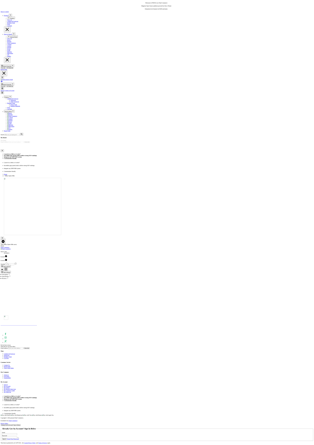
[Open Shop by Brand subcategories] (13, 34)
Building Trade (11, 103)
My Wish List (7, 392)
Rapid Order (4, 69)
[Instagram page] (5, 338)
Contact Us (7, 365)
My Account (7, 386)
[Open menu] (2, 77)
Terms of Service (42, 443)
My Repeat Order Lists (10, 389)
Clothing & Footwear (12, 98)
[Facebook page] (5, 335)
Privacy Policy (4, 423)
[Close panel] (2, 150)
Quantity (3, 264)
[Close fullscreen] (2, 238)
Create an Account (9, 90)
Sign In (2, 90)
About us (6, 375)
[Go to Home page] (7, 79)
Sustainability (7, 378)
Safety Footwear (14, 101)
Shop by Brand (8, 34)
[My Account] (2, 88)
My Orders (7, 387)
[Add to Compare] (6, 269)
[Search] (21, 134)
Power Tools (13, 104)
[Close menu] (7, 30)
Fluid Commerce (13, 420)
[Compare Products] (2, 82)
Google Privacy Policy (30, 443)
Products (6, 15)
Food (8, 107)
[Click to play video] (3, 241)
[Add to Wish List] (2, 270)
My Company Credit (9, 390)
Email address (4, 348)
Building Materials (15, 106)
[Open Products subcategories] (10, 15)
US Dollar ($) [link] (10, 68)
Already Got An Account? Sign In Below (10, 425)
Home (5, 174)
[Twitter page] (5, 342)
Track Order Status (9, 368)
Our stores (6, 376)
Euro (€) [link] (3, 68)
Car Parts (9, 109)
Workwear (13, 100)
